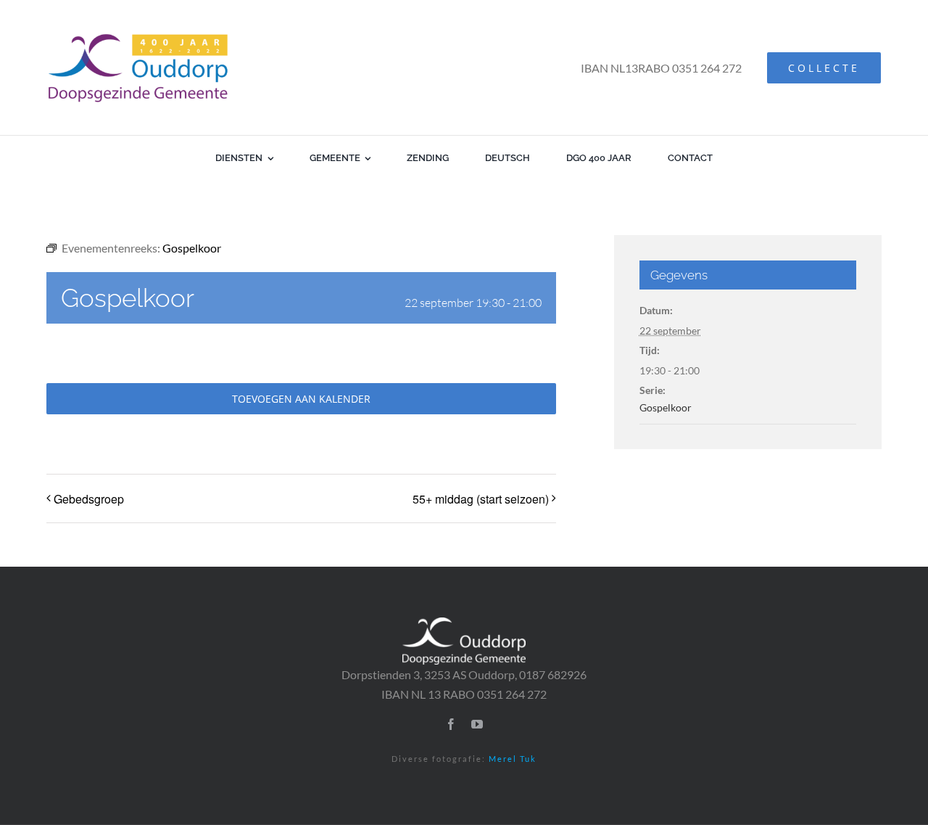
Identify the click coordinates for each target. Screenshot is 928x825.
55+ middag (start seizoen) (481, 499)
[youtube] (477, 724)
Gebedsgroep (89, 499)
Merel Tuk (512, 758)
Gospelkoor (665, 407)
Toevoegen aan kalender (301, 399)
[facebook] (451, 724)
